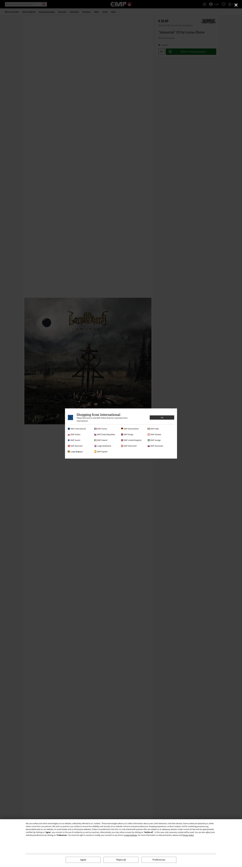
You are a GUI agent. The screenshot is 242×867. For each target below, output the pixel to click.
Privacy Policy (188, 835)
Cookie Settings (130, 835)
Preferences (159, 859)
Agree (83, 860)
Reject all (121, 860)
